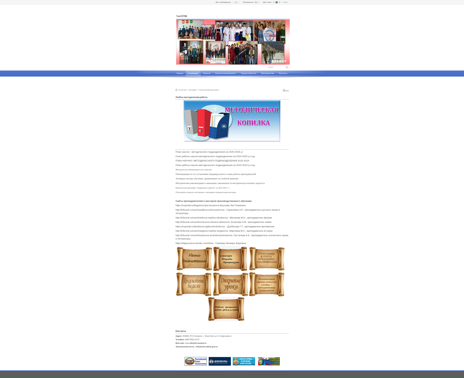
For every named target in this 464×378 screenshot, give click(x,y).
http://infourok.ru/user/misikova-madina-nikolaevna (202, 217)
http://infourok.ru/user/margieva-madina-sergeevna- (202, 231)
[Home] (176, 90)
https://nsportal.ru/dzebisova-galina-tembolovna (200, 226)
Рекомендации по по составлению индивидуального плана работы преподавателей (216, 173)
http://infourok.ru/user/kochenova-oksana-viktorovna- (203, 222)
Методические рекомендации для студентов (194, 169)
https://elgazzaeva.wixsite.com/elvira (194, 243)
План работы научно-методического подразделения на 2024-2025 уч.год (215, 156)
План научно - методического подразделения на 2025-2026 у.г (209, 152)
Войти (286, 2)
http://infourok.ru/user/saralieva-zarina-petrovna (200, 210)
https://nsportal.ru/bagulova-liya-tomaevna (197, 205)
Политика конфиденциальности (259, 375)
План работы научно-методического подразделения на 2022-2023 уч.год (215, 165)
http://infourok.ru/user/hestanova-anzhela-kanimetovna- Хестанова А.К (212, 235)
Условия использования (281, 375)
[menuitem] (180, 73)
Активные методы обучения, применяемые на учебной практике (207, 178)
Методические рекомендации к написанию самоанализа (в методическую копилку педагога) (220, 183)
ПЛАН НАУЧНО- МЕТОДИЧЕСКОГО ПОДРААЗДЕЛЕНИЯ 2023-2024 (213, 160)
